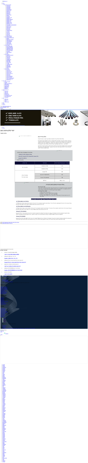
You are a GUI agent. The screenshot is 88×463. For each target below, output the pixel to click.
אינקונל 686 (8, 12)
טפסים (3, 89)
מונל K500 (8, 16)
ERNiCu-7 (6, 88)
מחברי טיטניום (9, 72)
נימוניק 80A (8, 29)
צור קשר (3, 104)
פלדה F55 (8, 57)
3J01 (7, 53)
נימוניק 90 (8, 32)
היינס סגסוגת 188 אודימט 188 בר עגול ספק (12, 266)
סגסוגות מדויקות (6, 45)
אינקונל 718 (8, 5)
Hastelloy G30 (9, 20)
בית (3, 127)
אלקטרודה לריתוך (7, 81)
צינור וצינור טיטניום (9, 73)
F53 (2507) (8, 58)
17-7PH (8, 63)
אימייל (1, 334)
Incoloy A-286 (9, 26)
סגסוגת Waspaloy (9, 41)
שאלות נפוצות (6, 101)
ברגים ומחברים (6, 94)
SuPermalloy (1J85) (10, 48)
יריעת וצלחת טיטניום (10, 78)
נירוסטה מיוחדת (6, 54)
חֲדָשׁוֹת (3, 103)
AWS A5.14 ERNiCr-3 (8, 83)
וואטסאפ (7, 333)
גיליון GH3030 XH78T (4, 289)
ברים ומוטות (6, 90)
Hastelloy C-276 (9, 17)
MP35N (8, 38)
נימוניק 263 (8, 33)
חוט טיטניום (8, 75)
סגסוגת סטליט (9, 43)
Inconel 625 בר (4, 328)
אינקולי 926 (8, 25)
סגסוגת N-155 (9, 42)
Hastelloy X (8, 18)
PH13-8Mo (8, 60)
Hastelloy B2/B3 (3, 293)
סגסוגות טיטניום (6, 68)
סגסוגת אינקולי (2, 310)
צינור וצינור (6, 91)
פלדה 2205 (8, 65)
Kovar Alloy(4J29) (10, 46)
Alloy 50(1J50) (9, 52)
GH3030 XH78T (9, 30)
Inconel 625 (8, 6)
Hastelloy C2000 (9, 23)
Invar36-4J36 (2, 290)
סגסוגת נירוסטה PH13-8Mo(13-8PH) (11, 254)
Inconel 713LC (9, 14)
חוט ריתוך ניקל (6, 85)
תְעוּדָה (5, 100)
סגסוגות (3, 3)
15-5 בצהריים (9, 62)
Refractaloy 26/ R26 (3, 292)
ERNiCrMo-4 (6, 86)
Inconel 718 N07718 (3, 288)
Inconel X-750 (9, 10)
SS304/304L (9, 66)
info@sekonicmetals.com (7, 106)
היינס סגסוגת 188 (9, 40)
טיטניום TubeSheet (10, 76)
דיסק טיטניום (9, 70)
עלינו (3, 98)
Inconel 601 (8, 8)
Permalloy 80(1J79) (10, 47)
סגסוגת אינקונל (2, 308)
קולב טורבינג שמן (3, 304)
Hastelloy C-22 (9, 22)
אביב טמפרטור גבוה (7, 96)
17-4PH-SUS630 (9, 64)
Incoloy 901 (8, 27)
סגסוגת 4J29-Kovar (3, 291)
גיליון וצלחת (6, 92)
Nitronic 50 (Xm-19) (10, 55)
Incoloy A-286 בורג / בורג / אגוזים (10, 258)
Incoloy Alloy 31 (9, 35)
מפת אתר (3, 326)
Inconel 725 (8, 11)
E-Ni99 (5, 82)
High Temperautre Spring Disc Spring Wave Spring (10, 222)
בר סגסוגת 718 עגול (21, 328)
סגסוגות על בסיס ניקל (7, 4)
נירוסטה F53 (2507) (8, 274)
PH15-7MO (8, 61)
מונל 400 (8, 15)
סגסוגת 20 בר (26, 328)
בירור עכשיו (2, 316)
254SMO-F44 (9, 59)
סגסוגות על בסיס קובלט (8, 36)
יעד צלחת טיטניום (9, 77)
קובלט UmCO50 (9, 44)
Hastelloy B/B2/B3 (10, 19)
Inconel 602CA (9, 9)
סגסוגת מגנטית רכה (10, 50)
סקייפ (1, 331)
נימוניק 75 (8, 31)
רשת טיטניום (9, 79)
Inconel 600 (8, 7)
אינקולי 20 (8, 34)
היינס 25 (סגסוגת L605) (10, 37)
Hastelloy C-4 (9, 21)
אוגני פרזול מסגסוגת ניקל (8, 95)
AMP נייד (3, 327)
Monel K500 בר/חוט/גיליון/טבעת (7, 223)
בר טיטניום (8, 69)
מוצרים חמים (4, 325)
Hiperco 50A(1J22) (10, 49)
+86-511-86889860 (3, 107)
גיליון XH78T (33, 328)
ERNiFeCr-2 (6, 87)
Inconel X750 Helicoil (11, 328)
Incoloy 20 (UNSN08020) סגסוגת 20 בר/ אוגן (13, 270)
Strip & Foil (6, 93)
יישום (3, 102)
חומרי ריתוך (4, 80)
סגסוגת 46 (8, 51)
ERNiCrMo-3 (6, 84)
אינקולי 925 (8, 28)
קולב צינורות (6, 97)
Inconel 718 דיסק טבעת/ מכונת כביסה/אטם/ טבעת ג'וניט (15, 262)
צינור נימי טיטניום (9, 71)
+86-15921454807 (5, 280)
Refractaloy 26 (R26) (10, 39)
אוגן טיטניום (8, 74)
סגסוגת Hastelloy (3, 309)
